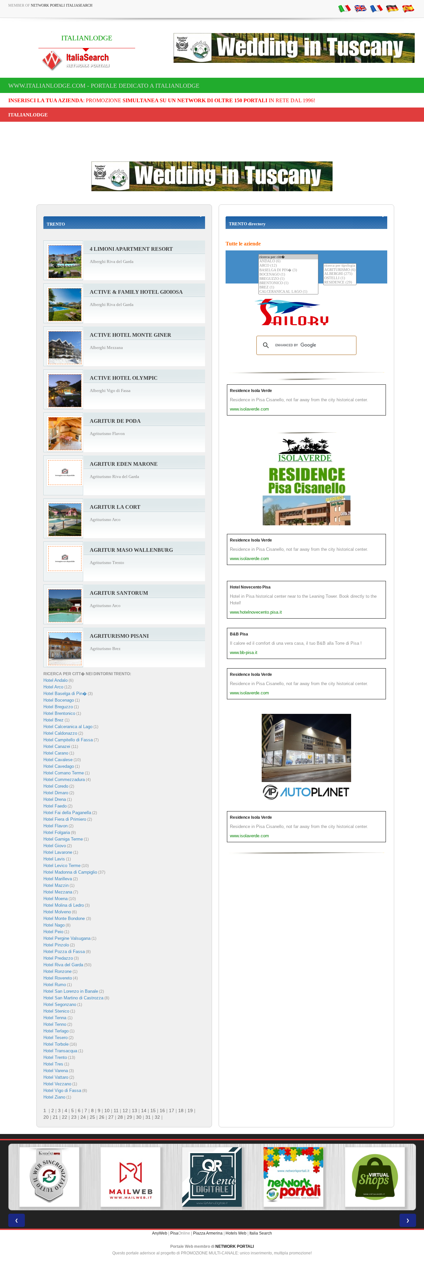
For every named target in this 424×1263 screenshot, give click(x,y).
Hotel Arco (53, 686)
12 (125, 1110)
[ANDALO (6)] (288, 261)
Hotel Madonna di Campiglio (70, 872)
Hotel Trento (55, 1057)
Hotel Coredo (55, 786)
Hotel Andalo (55, 680)
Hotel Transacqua (60, 1050)
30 (138, 1117)
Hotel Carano (55, 753)
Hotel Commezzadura (64, 779)
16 (162, 1110)
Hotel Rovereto (57, 978)
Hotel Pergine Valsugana (66, 938)
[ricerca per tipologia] (340, 266)
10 (107, 1110)
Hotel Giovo (54, 845)
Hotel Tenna (55, 1017)
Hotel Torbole (56, 1044)
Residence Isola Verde (251, 390)
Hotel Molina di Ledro (63, 905)
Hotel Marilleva (57, 878)
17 (171, 1110)
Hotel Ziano (54, 1097)
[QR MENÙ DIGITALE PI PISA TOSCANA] (212, 1177)
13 (134, 1110)
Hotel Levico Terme (61, 865)
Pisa (174, 1233)
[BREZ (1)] (288, 287)
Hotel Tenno (54, 1024)
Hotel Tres (53, 1064)
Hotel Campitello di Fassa (68, 739)
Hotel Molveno (57, 911)
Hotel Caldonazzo (60, 733)
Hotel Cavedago (58, 766)
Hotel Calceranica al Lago (67, 726)
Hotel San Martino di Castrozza (73, 997)
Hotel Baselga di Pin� (65, 693)
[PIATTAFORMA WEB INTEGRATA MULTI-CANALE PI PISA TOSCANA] (49, 1177)
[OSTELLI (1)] (340, 278)
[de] (392, 8)
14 (143, 1110)
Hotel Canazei (56, 746)
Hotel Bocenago (58, 700)
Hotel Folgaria (56, 832)
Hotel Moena (55, 898)
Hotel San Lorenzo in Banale (70, 991)
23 (74, 1117)
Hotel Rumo (54, 984)
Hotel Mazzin (56, 885)
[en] (360, 8)
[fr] (376, 8)
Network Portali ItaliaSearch (61, 5)
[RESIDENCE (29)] (340, 283)
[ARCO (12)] (288, 266)
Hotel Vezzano (57, 1083)
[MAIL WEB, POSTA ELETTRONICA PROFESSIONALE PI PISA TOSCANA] (130, 1177)
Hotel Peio (53, 931)
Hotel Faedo (55, 806)
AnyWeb (159, 1233)
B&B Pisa (239, 634)
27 (111, 1117)
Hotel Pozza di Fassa (64, 951)
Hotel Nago (54, 925)
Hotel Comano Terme (63, 772)
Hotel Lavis (54, 858)
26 (101, 1117)
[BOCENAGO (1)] (288, 275)
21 (55, 1117)
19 (190, 1110)
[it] (344, 8)
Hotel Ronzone (57, 971)
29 (129, 1117)
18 (181, 1110)
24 (83, 1117)
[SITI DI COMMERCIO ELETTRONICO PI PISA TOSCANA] (375, 1177)
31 (148, 1117)
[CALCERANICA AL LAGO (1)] (288, 292)
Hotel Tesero (55, 1037)
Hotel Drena (54, 799)
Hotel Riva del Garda (63, 964)
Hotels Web (236, 1233)
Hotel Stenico (56, 1011)
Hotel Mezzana (57, 892)
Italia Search (260, 1233)
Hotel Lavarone (57, 852)
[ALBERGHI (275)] (340, 274)
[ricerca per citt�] (288, 256)
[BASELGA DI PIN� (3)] (288, 270)
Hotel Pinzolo (56, 944)
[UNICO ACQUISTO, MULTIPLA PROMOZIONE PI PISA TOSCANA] (293, 1177)
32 (157, 1117)
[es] (408, 8)
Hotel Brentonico (59, 713)
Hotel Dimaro (55, 792)
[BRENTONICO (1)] (288, 283)
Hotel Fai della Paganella (67, 812)
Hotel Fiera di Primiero (64, 819)
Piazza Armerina (208, 1233)
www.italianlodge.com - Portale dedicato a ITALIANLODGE (103, 85)
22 (64, 1117)
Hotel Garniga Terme (63, 839)
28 (120, 1117)
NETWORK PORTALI (234, 1246)
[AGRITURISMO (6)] (340, 270)
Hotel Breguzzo (58, 706)
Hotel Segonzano (59, 1004)
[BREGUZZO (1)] (288, 279)
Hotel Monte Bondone (64, 918)
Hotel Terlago (56, 1030)
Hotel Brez (53, 720)
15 (153, 1110)
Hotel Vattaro (55, 1077)
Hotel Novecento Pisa (250, 587)
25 (92, 1117)
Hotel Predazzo (58, 958)
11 (116, 1110)
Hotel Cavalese (58, 759)
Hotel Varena (55, 1070)
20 (46, 1117)
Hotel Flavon (55, 825)
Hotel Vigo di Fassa (62, 1090)
